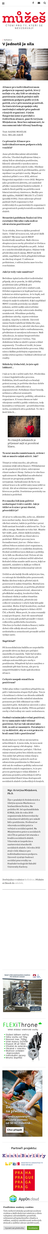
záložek (19, 882)
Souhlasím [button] (33, 1228)
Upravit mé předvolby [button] (14, 1228)
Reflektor (8, 40)
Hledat (43, 3)
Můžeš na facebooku (32, 3)
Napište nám (38, 3)
